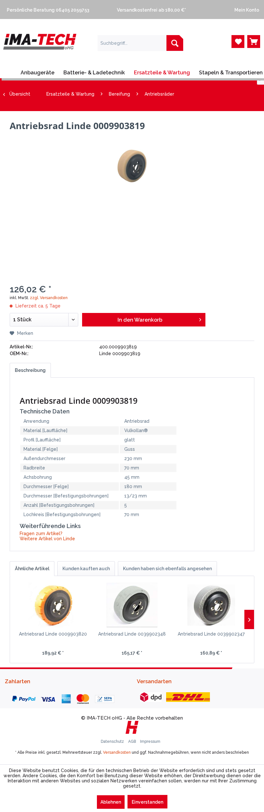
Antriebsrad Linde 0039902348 (132, 634)
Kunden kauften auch (86, 568)
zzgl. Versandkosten (49, 298)
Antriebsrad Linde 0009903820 (53, 634)
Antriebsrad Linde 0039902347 (211, 634)
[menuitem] (55, 9)
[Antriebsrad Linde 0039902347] (211, 605)
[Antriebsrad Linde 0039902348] (132, 605)
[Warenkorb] (253, 41)
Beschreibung (30, 370)
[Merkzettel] (237, 41)
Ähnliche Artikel (32, 568)
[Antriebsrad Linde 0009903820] (52, 605)
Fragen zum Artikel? (41, 533)
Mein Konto (245, 10)
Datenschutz (113, 741)
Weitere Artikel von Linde (47, 538)
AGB (132, 741)
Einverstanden (147, 802)
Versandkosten (117, 752)
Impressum (150, 741)
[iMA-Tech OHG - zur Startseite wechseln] (39, 48)
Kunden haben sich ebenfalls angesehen (167, 568)
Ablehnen (110, 802)
